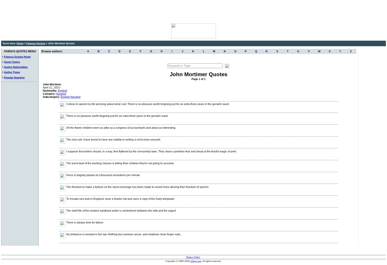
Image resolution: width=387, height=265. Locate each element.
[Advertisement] (193, 11)
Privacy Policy (193, 257)
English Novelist (70, 97)
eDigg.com (195, 261)
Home (20, 43)
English (62, 90)
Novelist (61, 93)
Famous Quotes (35, 43)
